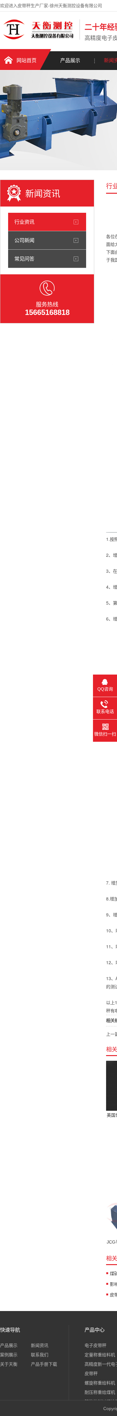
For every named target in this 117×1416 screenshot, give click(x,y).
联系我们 (39, 1354)
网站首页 (27, 60)
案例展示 (8, 1354)
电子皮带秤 (95, 1345)
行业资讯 (24, 222)
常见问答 (24, 259)
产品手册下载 (44, 1364)
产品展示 (70, 60)
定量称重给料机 (100, 1354)
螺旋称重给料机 (100, 1382)
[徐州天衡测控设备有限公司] (38, 38)
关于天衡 (8, 1364)
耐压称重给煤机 (100, 1392)
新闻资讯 (39, 1345)
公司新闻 (24, 240)
